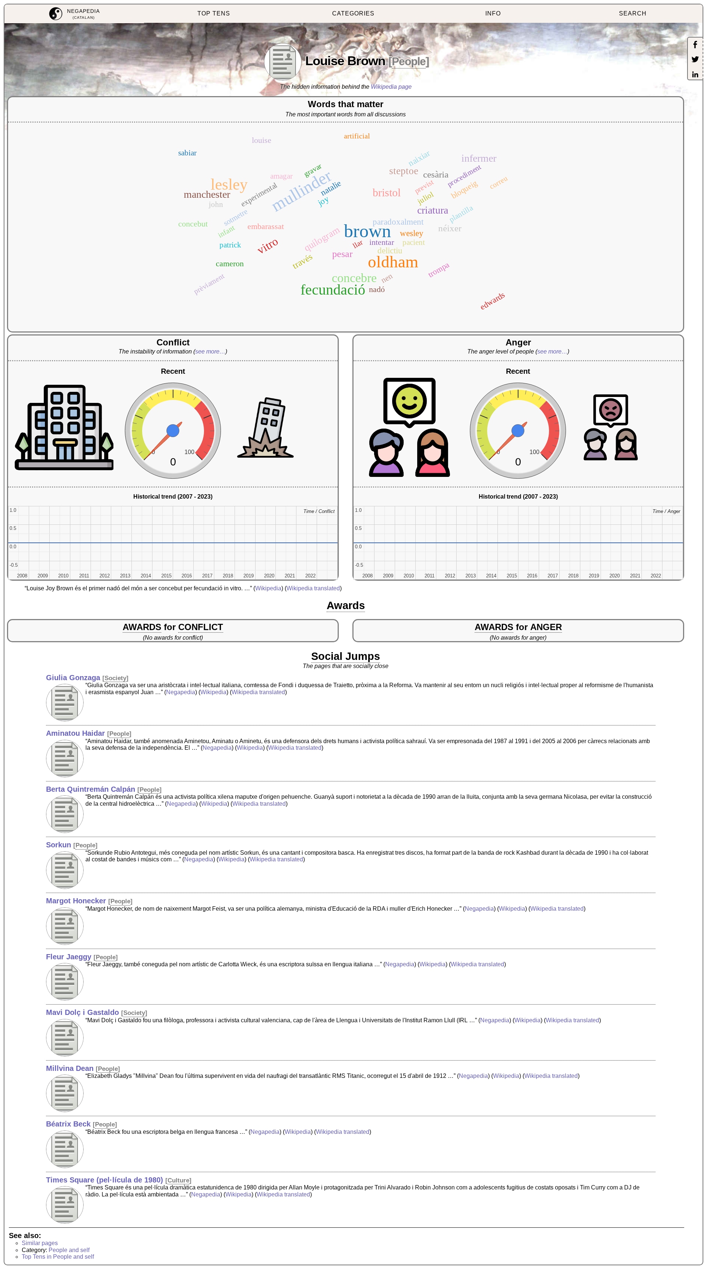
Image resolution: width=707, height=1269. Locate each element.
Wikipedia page (391, 87)
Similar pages (40, 1243)
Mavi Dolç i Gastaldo (82, 1012)
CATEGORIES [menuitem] (353, 13)
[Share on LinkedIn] (695, 75)
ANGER (546, 627)
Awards (346, 605)
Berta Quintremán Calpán (90, 789)
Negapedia (180, 692)
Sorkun (58, 845)
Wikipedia (268, 588)
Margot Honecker (76, 901)
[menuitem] (74, 13)
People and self (69, 1250)
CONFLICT (200, 627)
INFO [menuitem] (493, 13)
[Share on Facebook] (695, 45)
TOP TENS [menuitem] (213, 13)
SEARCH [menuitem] (633, 13)
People (409, 61)
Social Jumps (345, 656)
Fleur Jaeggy (68, 957)
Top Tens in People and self (58, 1257)
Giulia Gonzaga (73, 678)
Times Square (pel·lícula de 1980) (104, 1180)
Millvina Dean (70, 1068)
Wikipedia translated (313, 588)
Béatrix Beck (68, 1124)
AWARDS (142, 627)
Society (115, 678)
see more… (210, 351)
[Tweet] (695, 60)
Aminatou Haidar (75, 733)
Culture (178, 1180)
